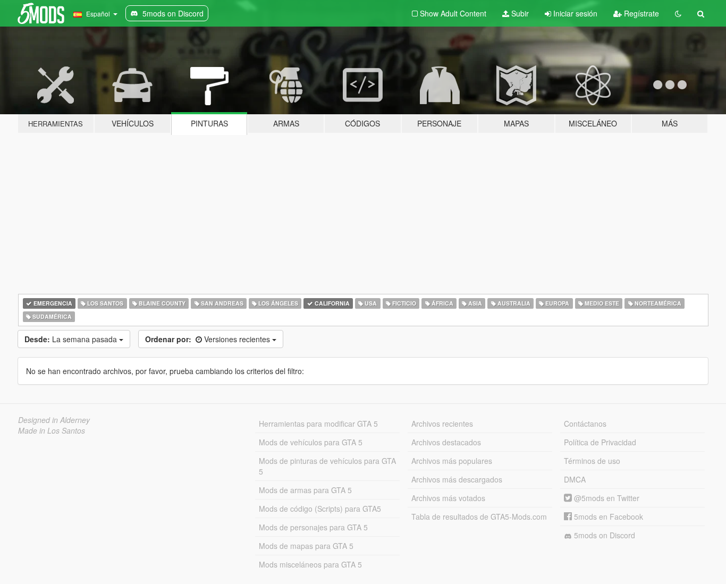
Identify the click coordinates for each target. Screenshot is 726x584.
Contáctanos (585, 423)
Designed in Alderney (54, 419)
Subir (519, 13)
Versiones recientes (208, 339)
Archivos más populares (451, 460)
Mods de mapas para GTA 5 (306, 545)
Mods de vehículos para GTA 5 (310, 442)
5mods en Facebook (607, 516)
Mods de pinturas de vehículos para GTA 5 (327, 466)
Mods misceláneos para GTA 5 (310, 564)
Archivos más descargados (456, 479)
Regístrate (640, 13)
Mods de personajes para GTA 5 (313, 527)
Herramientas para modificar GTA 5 (318, 423)
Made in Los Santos (51, 430)
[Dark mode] (678, 13)
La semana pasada (71, 339)
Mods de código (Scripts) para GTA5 (320, 508)
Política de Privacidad (600, 442)
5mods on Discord (603, 535)
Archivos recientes (442, 423)
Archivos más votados (448, 498)
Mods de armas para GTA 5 (305, 490)
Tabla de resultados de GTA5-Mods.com (479, 516)
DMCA (575, 479)
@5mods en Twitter (605, 498)
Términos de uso (592, 460)
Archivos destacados (446, 442)
